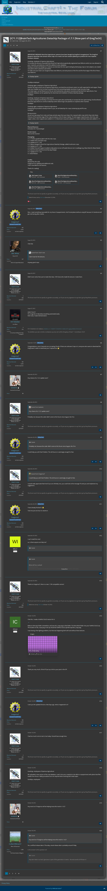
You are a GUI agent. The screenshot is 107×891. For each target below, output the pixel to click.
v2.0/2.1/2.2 (26, 29)
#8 (101, 402)
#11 (101, 504)
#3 (101, 240)
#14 (101, 616)
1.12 (82, 29)
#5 (101, 308)
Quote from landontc (37, 407)
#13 (101, 580)
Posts (8, 75)
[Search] (102, 2)
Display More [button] (64, 569)
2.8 (44, 29)
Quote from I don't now (38, 252)
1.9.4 (71, 29)
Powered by (53, 888)
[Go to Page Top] (104, 888)
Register (96, 2)
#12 (101, 535)
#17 (101, 732)
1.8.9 (67, 29)
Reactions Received (11, 73)
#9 (101, 437)
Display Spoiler (34, 76)
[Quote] (100, 201)
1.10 (75, 29)
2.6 (38, 29)
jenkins (60, 28)
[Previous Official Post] (92, 367)
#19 (101, 803)
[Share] (102, 45)
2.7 (41, 29)
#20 (101, 831)
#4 (101, 273)
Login (89, 2)
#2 (101, 208)
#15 (101, 666)
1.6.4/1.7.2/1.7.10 (59, 29)
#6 (101, 343)
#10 (101, 469)
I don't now (15, 41)
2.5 (35, 29)
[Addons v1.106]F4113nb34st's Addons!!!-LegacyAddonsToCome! (63, 329)
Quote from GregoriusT (38, 474)
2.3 (32, 29)
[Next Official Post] (95, 233)
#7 (101, 374)
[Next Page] (16, 45)
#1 (101, 51)
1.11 (78, 29)
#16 (101, 701)
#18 (101, 768)
